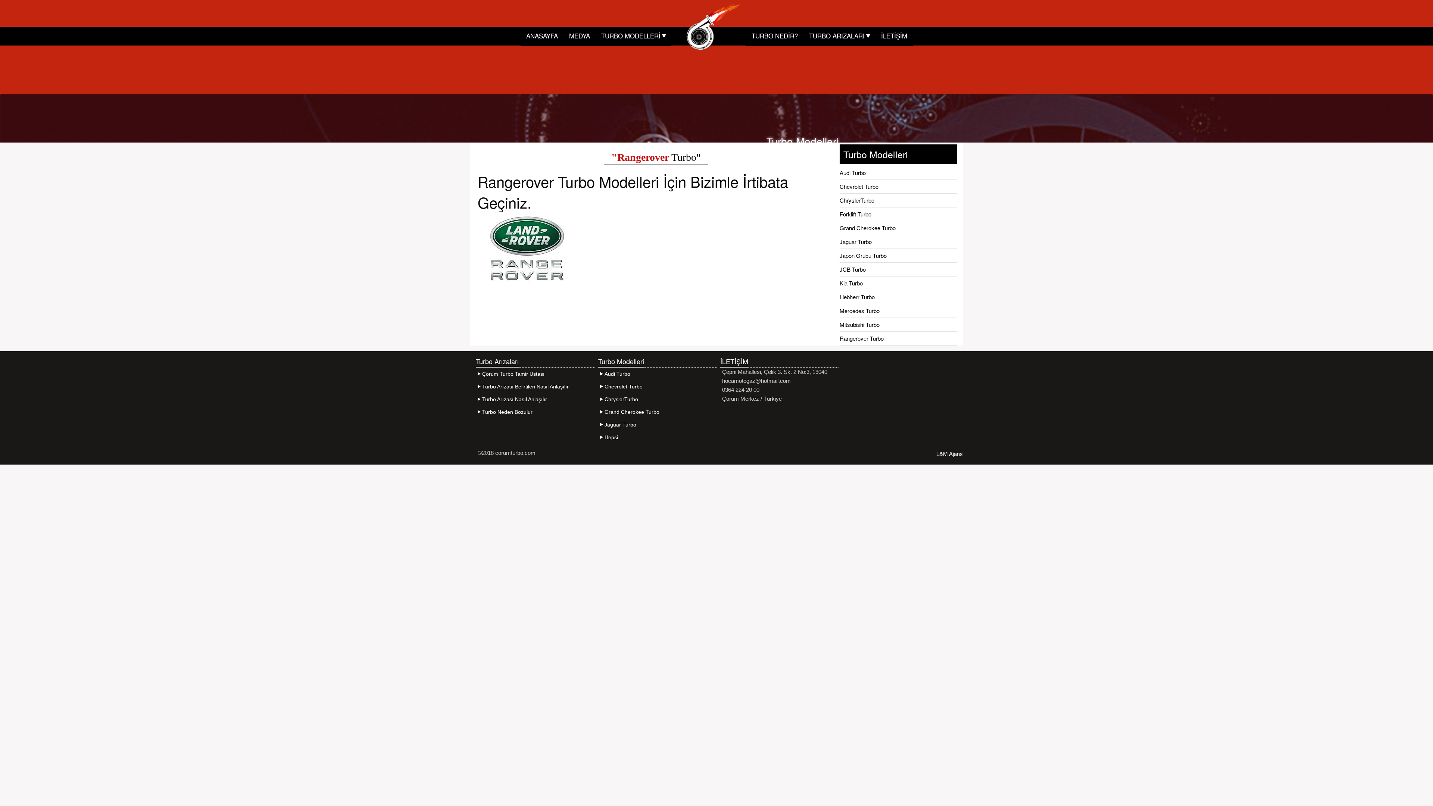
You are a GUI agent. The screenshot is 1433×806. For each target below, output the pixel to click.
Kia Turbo (851, 283)
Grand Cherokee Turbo (868, 228)
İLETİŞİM (894, 35)
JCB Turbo (853, 269)
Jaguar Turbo (856, 242)
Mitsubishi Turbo (860, 324)
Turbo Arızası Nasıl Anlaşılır (514, 399)
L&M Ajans (949, 454)
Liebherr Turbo (857, 297)
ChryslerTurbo (857, 200)
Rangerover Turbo (862, 338)
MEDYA (579, 35)
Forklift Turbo (855, 214)
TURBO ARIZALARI (838, 35)
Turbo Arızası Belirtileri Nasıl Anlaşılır (525, 387)
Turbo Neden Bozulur (507, 412)
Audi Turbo (853, 172)
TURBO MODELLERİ (631, 35)
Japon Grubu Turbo (863, 255)
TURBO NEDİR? (775, 35)
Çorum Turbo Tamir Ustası (513, 374)
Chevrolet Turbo (859, 186)
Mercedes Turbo (860, 311)
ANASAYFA (542, 35)
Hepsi (611, 437)
